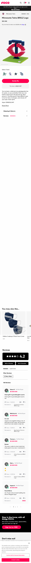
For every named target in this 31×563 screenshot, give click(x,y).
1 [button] (4, 64)
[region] (15, 552)
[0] (24, 3)
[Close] (29, 543)
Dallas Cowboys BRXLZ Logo (19, 477)
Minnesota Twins (10, 13)
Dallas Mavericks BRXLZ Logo (19, 455)
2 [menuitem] (15, 507)
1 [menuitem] (13, 507)
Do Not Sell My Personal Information (16, 555)
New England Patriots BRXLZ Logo (19, 431)
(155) (28, 13)
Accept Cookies (15, 559)
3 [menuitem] (17, 507)
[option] (15, 8)
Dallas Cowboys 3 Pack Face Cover (13, 336)
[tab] (8, 363)
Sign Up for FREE (11, 527)
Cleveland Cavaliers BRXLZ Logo (19, 405)
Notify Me (15, 81)
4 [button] (26, 64)
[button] (8, 402)
